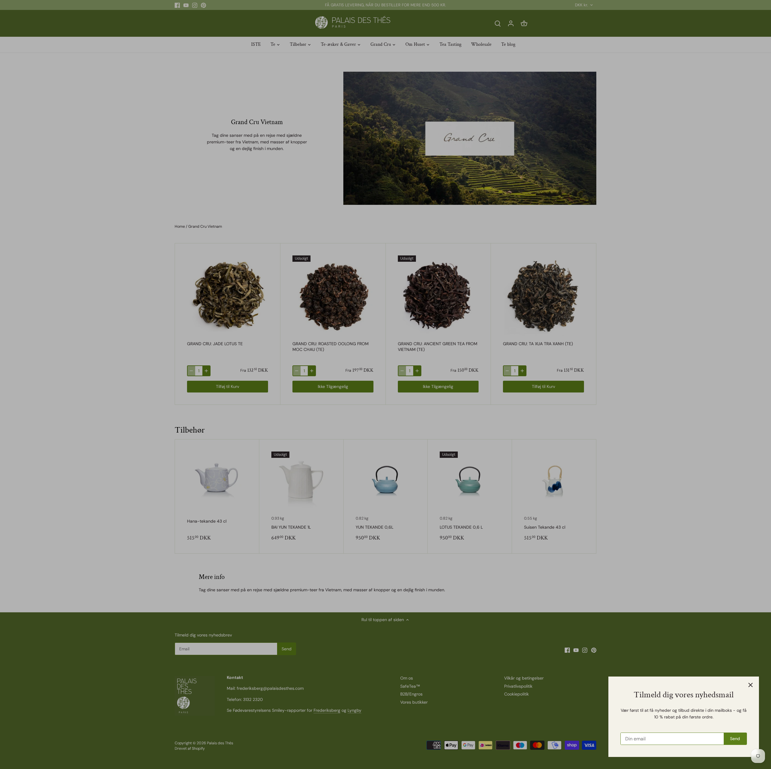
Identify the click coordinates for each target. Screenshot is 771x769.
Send (735, 738)
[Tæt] (750, 685)
